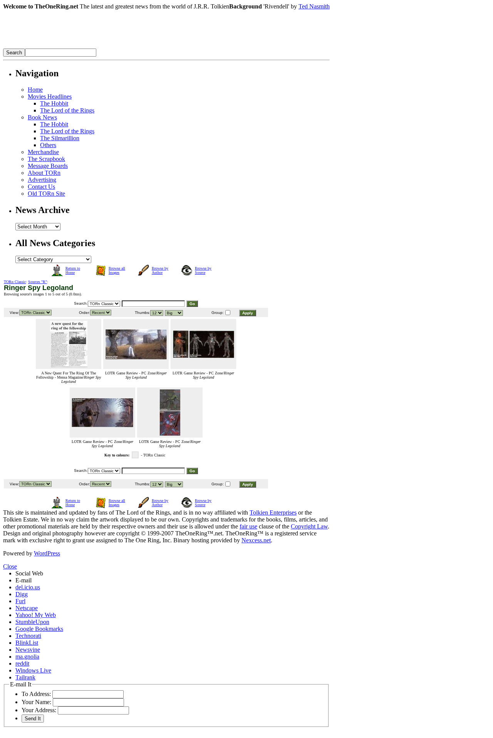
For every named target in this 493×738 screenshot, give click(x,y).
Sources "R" (37, 282)
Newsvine (27, 649)
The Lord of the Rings (67, 110)
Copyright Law (309, 526)
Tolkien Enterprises (273, 512)
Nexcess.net (256, 540)
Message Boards (48, 166)
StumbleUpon (32, 622)
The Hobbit (54, 103)
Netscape (26, 608)
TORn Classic (15, 282)
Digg (21, 594)
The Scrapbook (46, 159)
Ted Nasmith (314, 6)
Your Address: (39, 710)
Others (48, 145)
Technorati (28, 635)
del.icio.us (27, 587)
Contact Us (41, 186)
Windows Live (33, 670)
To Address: (36, 694)
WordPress (47, 553)
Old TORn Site (46, 193)
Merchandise (43, 152)
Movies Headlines (50, 96)
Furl (20, 601)
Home (35, 89)
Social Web (29, 573)
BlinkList (26, 642)
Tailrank (25, 677)
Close (10, 566)
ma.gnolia (27, 656)
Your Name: (36, 702)
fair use (248, 526)
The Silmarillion (59, 138)
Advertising (42, 179)
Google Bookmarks (39, 629)
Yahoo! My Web (35, 615)
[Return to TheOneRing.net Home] (118, 46)
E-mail (23, 580)
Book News (42, 117)
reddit (22, 663)
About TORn (44, 172)
